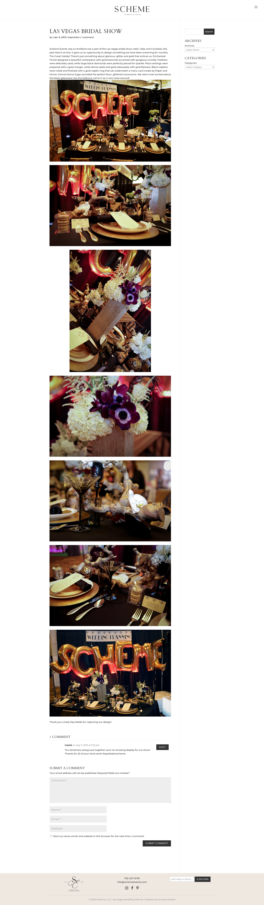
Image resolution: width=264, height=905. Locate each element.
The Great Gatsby (60, 56)
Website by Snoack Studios (160, 899)
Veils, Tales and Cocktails (147, 48)
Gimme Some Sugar (69, 74)
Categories (191, 63)
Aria (68, 52)
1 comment (88, 37)
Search (209, 31)
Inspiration (74, 37)
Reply (162, 747)
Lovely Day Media (72, 722)
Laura (68, 745)
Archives (189, 45)
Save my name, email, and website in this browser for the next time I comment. (98, 836)
